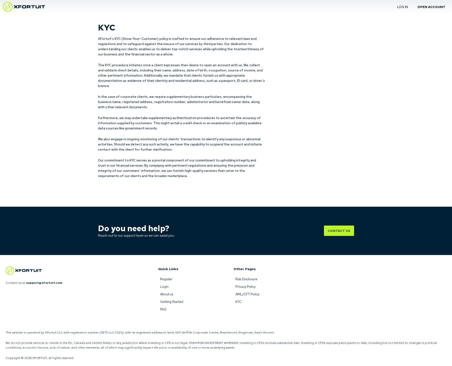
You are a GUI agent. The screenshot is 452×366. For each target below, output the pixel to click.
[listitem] (188, 279)
